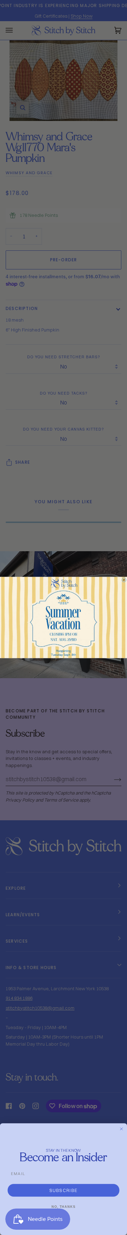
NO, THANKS (63, 1207)
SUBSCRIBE (63, 1190)
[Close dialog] (124, 580)
